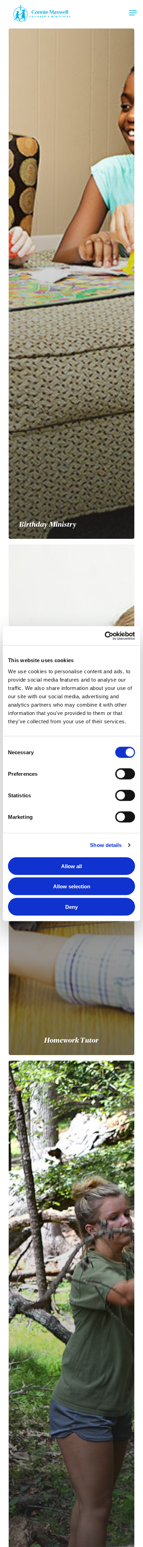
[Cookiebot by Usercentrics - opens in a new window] (104, 635)
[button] (133, 12)
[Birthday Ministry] (72, 283)
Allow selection (71, 886)
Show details (105, 845)
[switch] (125, 773)
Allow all (71, 866)
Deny (71, 907)
